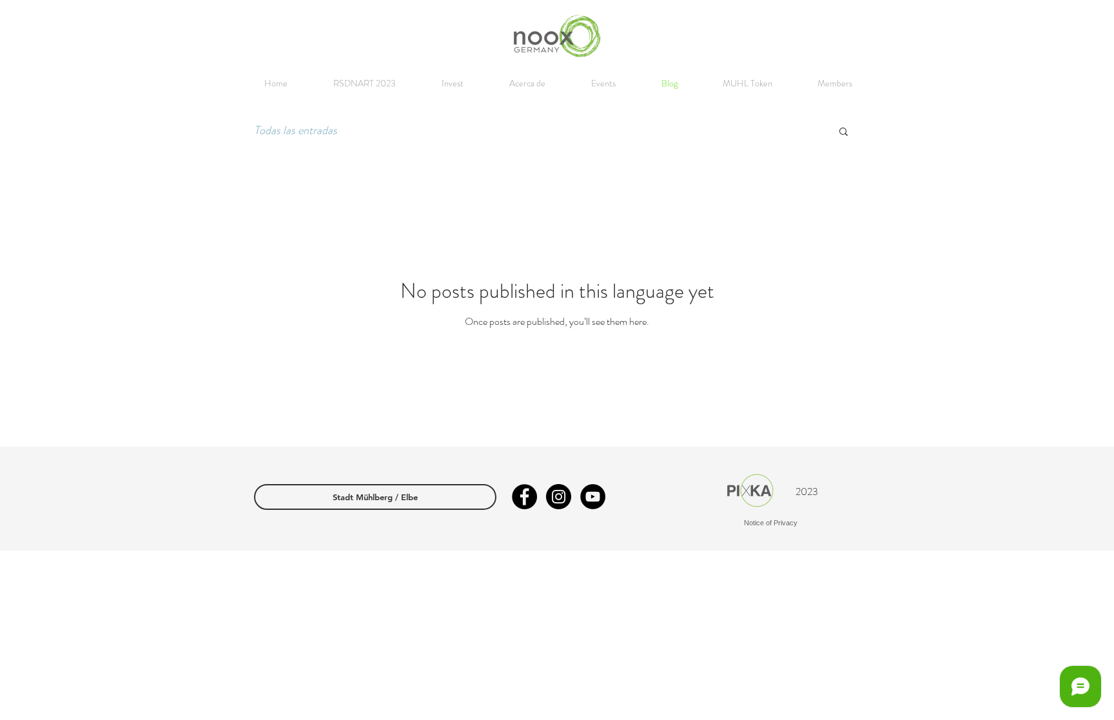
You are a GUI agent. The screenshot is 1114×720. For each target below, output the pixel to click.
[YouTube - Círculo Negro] (592, 496)
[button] (843, 132)
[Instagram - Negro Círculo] (558, 496)
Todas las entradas (295, 130)
